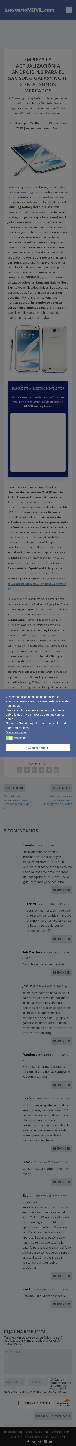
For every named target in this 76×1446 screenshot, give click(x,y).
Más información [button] (16, 732)
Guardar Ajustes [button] (38, 747)
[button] (9, 738)
